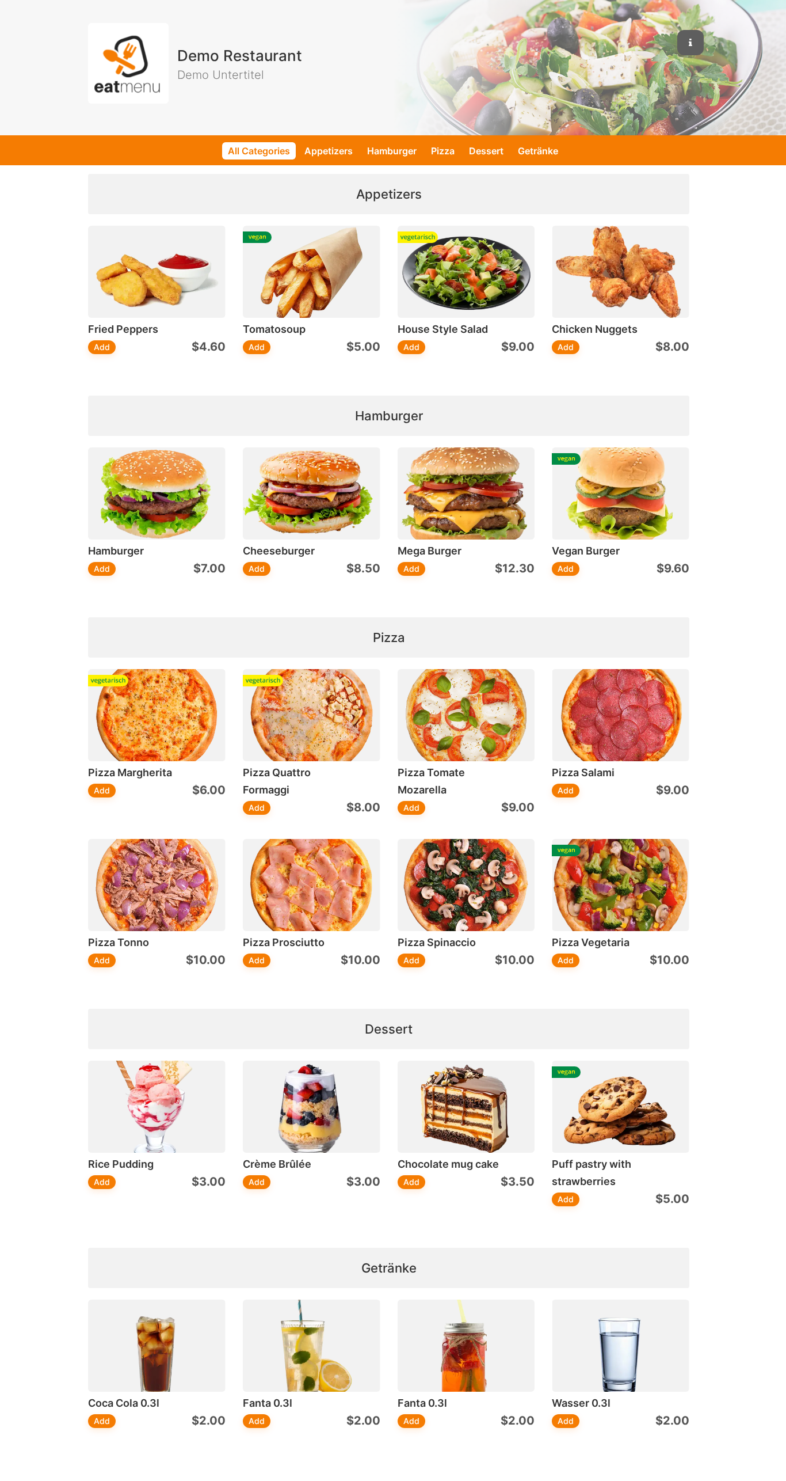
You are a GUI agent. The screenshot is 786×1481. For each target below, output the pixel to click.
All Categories (259, 151)
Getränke (538, 151)
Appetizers (328, 151)
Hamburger (392, 151)
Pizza (443, 151)
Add (102, 347)
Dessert (486, 151)
